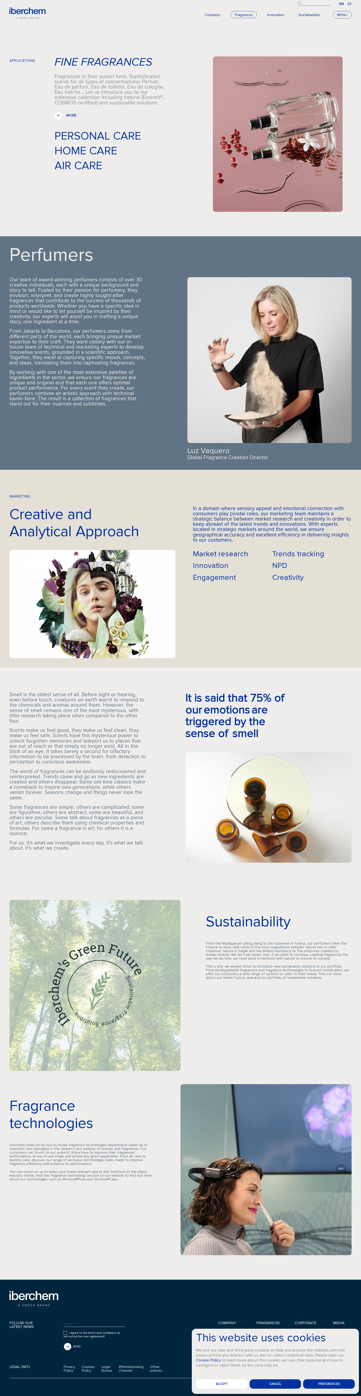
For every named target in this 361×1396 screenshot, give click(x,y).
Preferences (329, 1384)
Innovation (275, 15)
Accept (222, 1384)
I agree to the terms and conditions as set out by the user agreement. (92, 1334)
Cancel (275, 1384)
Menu (342, 15)
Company (212, 15)
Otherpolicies (156, 1368)
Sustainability (309, 15)
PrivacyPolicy (69, 1368)
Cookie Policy (208, 1360)
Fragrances (244, 15)
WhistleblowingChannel (131, 1368)
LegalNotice (106, 1368)
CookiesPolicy (88, 1368)
